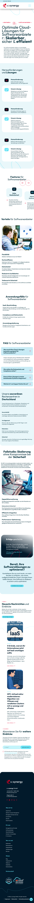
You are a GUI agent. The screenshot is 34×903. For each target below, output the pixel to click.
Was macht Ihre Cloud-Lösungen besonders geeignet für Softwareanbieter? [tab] (13, 351)
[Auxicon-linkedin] (14, 800)
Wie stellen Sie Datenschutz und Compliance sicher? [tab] (13, 370)
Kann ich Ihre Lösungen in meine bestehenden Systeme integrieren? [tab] (14, 377)
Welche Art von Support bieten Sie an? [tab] (15, 384)
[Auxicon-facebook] (7, 800)
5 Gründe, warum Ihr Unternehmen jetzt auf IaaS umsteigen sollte (16, 649)
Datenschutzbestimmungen (10, 752)
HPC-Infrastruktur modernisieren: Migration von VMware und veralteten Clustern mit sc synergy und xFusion (15, 701)
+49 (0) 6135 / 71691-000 (7, 1)
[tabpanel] (17, 360)
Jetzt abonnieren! (26, 747)
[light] (31, 899)
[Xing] (16, 800)
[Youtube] (9, 800)
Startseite (7, 22)
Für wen (14, 23)
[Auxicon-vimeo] (12, 800)
